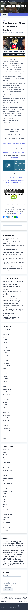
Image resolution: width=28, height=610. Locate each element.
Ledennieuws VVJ (7, 491)
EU (19, 547)
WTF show (5, 530)
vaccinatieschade (17, 561)
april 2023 (5, 378)
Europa (22, 547)
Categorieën (7, 587)
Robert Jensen (6, 512)
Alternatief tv (6, 449)
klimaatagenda (9, 552)
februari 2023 (6, 384)
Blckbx (4, 452)
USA (4, 559)
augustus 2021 (6, 430)
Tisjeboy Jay (6, 517)
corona (9, 543)
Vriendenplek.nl (14, 157)
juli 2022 (5, 402)
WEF (20, 563)
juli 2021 (5, 433)
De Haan (20, 543)
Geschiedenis (7, 548)
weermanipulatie (16, 563)
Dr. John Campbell (7, 547)
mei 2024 (5, 358)
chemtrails (5, 543)
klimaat (4, 552)
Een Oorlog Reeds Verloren (9, 473)
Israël (9, 550)
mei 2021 (5, 438)
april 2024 (5, 360)
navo (21, 552)
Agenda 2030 (13, 541)
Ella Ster (5, 475)
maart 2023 (6, 381)
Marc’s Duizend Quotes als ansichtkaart (13, 281)
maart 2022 (6, 412)
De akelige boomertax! (8, 313)
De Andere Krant (7, 465)
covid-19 (14, 543)
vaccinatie (11, 559)
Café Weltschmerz (7, 460)
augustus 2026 (7, 329)
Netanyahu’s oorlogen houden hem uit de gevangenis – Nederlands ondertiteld (13, 306)
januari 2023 (6, 386)
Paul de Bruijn (7, 32)
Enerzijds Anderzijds (8, 478)
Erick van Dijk (15, 547)
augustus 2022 (7, 399)
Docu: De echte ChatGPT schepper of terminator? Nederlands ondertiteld (12, 297)
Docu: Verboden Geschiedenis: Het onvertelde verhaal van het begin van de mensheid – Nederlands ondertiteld (13, 302)
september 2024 (7, 347)
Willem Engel (6, 565)
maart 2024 (6, 363)
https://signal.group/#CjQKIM (13, 177)
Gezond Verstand (7, 483)
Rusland (12, 556)
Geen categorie (6, 480)
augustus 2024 (7, 350)
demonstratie (7, 545)
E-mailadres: (6, 575)
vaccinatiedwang (19, 559)
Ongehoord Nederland (8, 499)
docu (13, 545)
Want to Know (6, 527)
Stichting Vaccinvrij (8, 514)
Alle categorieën (8, 585)
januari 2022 (6, 417)
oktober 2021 (6, 425)
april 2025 (5, 345)
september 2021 (7, 428)
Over (4, 501)
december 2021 (7, 420)
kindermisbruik (22, 550)
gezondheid (13, 548)
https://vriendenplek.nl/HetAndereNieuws (14, 152)
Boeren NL (19, 541)
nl (21, 177)
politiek (5, 556)
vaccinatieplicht (6, 561)
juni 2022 (5, 404)
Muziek (5, 496)
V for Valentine (6, 522)
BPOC (4, 457)
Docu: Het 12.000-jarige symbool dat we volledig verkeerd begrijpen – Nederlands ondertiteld (13, 293)
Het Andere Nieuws (13, 5)
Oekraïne (6, 554)
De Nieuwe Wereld (7, 470)
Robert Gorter (6, 509)
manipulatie (15, 552)
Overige (5, 504)
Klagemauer (6, 488)
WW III (11, 565)
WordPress (5, 607)
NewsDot (15, 607)
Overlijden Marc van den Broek (10, 284)
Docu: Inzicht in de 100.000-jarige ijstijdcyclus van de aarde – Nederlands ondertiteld (12, 288)
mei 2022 (5, 407)
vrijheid (10, 563)
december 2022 (7, 389)
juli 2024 (5, 352)
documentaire (20, 545)
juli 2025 (5, 337)
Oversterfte (19, 554)
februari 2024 (6, 365)
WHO (23, 563)
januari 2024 (6, 368)
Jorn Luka (5, 20)
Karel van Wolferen (14, 550)
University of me (7, 519)
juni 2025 (5, 339)
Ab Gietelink (6, 541)
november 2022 (7, 391)
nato (19, 552)
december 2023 (7, 371)
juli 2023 (5, 373)
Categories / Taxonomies (9, 583)
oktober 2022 (6, 394)
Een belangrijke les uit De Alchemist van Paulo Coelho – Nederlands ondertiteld (13, 310)
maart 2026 (6, 334)
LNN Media (5, 493)
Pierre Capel (6, 506)
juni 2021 (5, 436)
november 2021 (7, 423)
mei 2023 (5, 376)
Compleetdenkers (7, 462)
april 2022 (5, 410)
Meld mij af (7, 582)
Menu (4, 14)
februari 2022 (6, 415)
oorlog (12, 554)
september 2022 (7, 397)
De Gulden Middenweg (8, 467)
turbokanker (19, 556)
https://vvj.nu (17, 213)
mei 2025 (5, 342)
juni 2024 (5, 355)
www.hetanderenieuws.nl (18, 186)
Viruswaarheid (6, 525)
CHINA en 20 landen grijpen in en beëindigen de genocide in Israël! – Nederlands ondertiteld (11, 317)
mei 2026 (5, 332)
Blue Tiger (5, 454)
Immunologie (5, 550)
